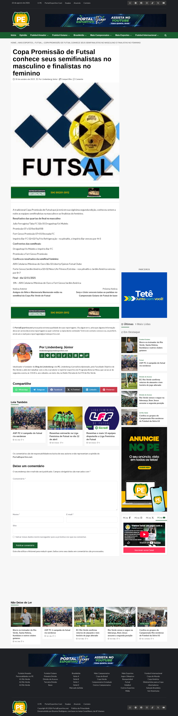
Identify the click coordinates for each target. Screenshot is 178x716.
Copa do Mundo (153, 676)
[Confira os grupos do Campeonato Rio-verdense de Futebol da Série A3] (129, 416)
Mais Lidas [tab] (143, 324)
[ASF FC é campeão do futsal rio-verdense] (28, 418)
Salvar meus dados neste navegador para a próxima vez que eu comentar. (51, 537)
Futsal (16, 426)
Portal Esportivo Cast (53, 3)
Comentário (19, 478)
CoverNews (87, 711)
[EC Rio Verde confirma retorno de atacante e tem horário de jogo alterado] (129, 380)
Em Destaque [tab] (131, 332)
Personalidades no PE (24, 676)
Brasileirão (79, 35)
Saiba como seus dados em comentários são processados (78, 551)
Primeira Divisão (50, 676)
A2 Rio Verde (24, 682)
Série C (76, 682)
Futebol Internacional (145, 35)
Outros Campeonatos (102, 685)
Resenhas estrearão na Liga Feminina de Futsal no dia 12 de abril (64, 436)
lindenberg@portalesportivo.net (53, 351)
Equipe (68, 3)
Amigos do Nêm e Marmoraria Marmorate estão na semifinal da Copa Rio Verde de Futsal (37, 292)
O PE (40, 3)
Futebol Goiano (59, 35)
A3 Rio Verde (143, 413)
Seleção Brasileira (153, 688)
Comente (79, 79)
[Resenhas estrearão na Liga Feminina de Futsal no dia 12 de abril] (65, 418)
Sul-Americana (153, 691)
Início (13, 35)
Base (50, 685)
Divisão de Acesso (145, 377)
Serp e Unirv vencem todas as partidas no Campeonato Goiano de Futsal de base (96, 292)
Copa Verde (102, 679)
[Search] (165, 35)
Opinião (23, 35)
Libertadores (153, 685)
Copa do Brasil (102, 676)
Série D (76, 685)
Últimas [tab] (128, 324)
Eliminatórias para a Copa (153, 682)
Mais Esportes (122, 35)
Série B (76, 679)
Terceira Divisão (50, 682)
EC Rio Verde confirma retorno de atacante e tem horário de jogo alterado (150, 382)
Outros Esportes (127, 688)
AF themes (100, 711)
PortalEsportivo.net (61, 708)
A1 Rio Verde (24, 679)
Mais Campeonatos (99, 35)
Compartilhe (66, 79)
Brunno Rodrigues (59, 711)
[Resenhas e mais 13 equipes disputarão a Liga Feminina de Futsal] (101, 418)
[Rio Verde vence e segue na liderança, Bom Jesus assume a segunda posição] (129, 398)
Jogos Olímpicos (127, 676)
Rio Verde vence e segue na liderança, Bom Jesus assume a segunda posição (151, 400)
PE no (125, 517)
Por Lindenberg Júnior (48, 79)
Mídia (127, 691)
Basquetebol (127, 679)
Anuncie (77, 3)
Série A (76, 676)
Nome (16, 514)
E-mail (70, 514)
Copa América (153, 679)
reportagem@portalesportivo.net (45, 334)
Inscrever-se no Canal (144, 550)
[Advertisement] (89, 579)
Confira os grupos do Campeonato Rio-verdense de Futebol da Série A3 (151, 418)
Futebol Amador (38, 35)
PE (58, 426)
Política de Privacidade (80, 708)
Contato (87, 3)
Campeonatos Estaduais (102, 682)
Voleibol (127, 685)
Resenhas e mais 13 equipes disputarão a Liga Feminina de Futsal (101, 436)
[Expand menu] (47, 35)
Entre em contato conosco (92, 331)
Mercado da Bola (76, 688)
